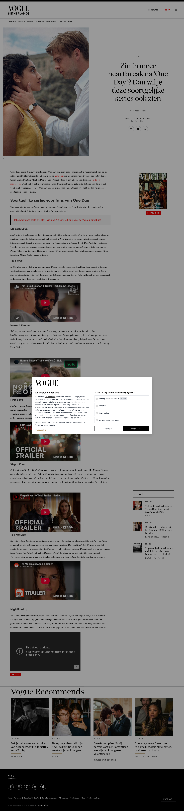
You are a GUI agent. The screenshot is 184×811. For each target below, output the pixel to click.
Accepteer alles (136, 429)
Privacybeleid (40, 430)
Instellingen (107, 429)
